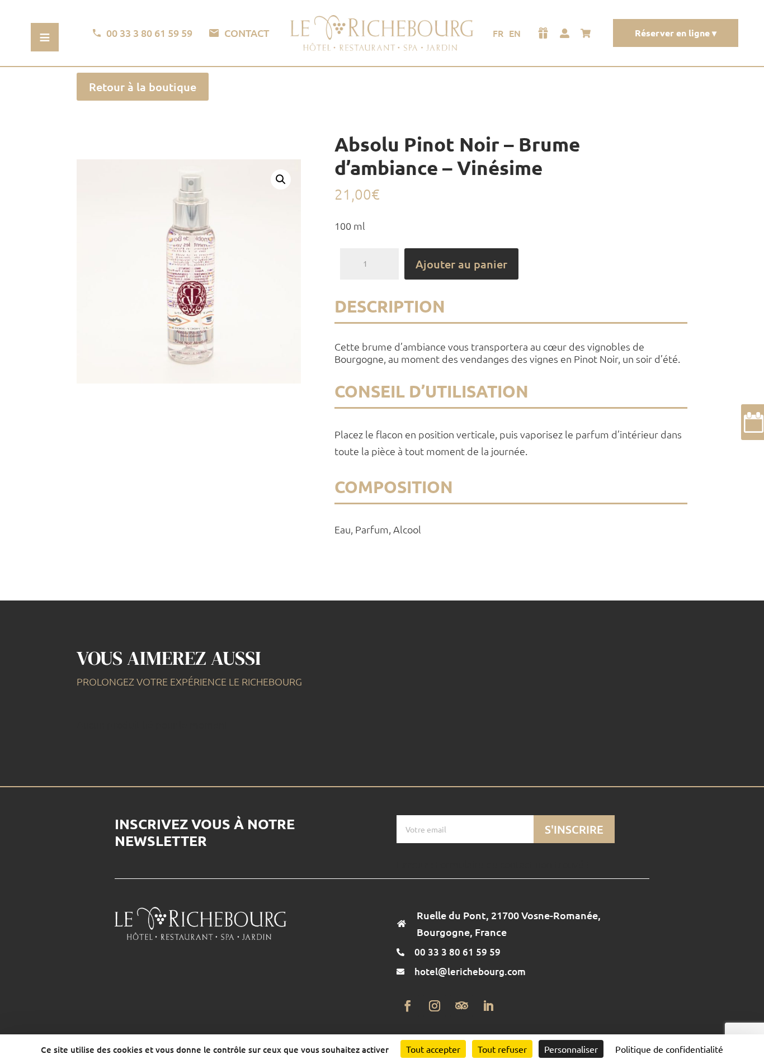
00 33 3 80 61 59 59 (149, 32)
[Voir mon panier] (588, 33)
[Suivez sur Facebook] (408, 1006)
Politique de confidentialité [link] (669, 1048)
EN (515, 33)
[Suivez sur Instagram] (434, 1006)
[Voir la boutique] (543, 33)
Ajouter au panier (461, 264)
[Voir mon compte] (564, 33)
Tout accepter (433, 1048)
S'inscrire (574, 829)
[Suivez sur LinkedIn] (488, 1006)
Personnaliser (571, 1048)
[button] (281, 179)
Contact (246, 33)
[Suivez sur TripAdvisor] (461, 1006)
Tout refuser (502, 1048)
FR (498, 33)
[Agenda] (752, 422)
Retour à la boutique (142, 86)
